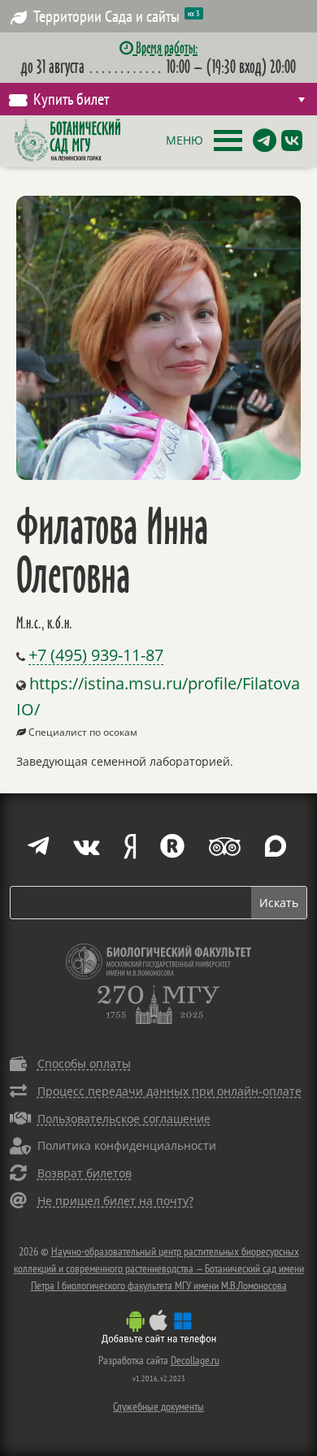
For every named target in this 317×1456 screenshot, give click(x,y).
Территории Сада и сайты (116, 16)
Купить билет (71, 99)
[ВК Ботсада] (291, 141)
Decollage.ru (195, 1360)
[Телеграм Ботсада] (264, 141)
